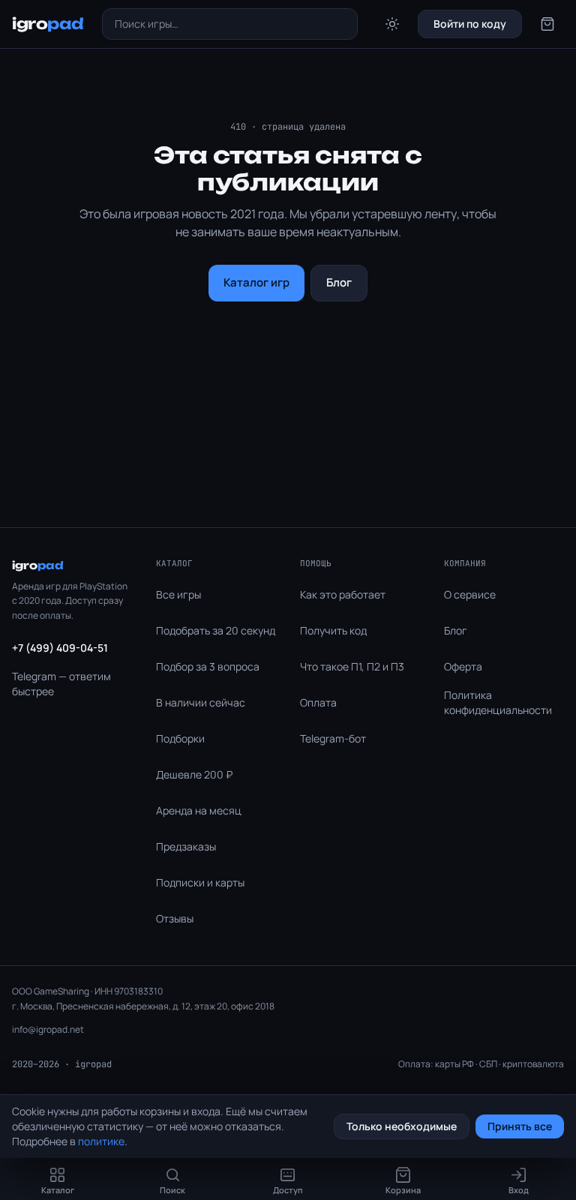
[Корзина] (547, 24)
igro (48, 23)
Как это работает (343, 594)
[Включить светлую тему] (392, 24)
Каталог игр (257, 282)
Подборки (180, 738)
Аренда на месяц (199, 810)
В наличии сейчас (200, 702)
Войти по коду (470, 23)
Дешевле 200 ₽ (194, 774)
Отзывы (175, 918)
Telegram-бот (333, 738)
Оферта (463, 666)
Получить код (333, 630)
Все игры (178, 594)
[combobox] (230, 24)
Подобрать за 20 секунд (215, 630)
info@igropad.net (48, 1029)
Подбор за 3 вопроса (208, 666)
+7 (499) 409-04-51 (60, 647)
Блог (339, 282)
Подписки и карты (200, 882)
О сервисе (470, 594)
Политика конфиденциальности (498, 702)
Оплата (318, 702)
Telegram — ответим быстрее (61, 683)
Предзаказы (186, 846)
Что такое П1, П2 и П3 (352, 666)
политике (101, 1141)
